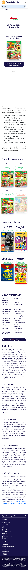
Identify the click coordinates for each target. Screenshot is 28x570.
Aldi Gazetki (22, 501)
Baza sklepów (5, 542)
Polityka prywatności (8, 546)
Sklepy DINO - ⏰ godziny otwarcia (14, 340)
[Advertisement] (14, 86)
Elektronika (6, 524)
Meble (5, 529)
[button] (25, 516)
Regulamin (5, 544)
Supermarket (7, 522)
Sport (5, 533)
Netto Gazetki (14, 501)
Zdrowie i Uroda (8, 536)
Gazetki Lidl (22, 503)
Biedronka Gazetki (7, 505)
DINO (5, 299)
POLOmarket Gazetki (8, 503)
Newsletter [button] (6, 551)
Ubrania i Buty (7, 531)
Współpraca (5, 549)
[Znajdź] (24, 6)
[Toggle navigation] (25, 2)
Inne (5, 538)
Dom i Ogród (7, 527)
